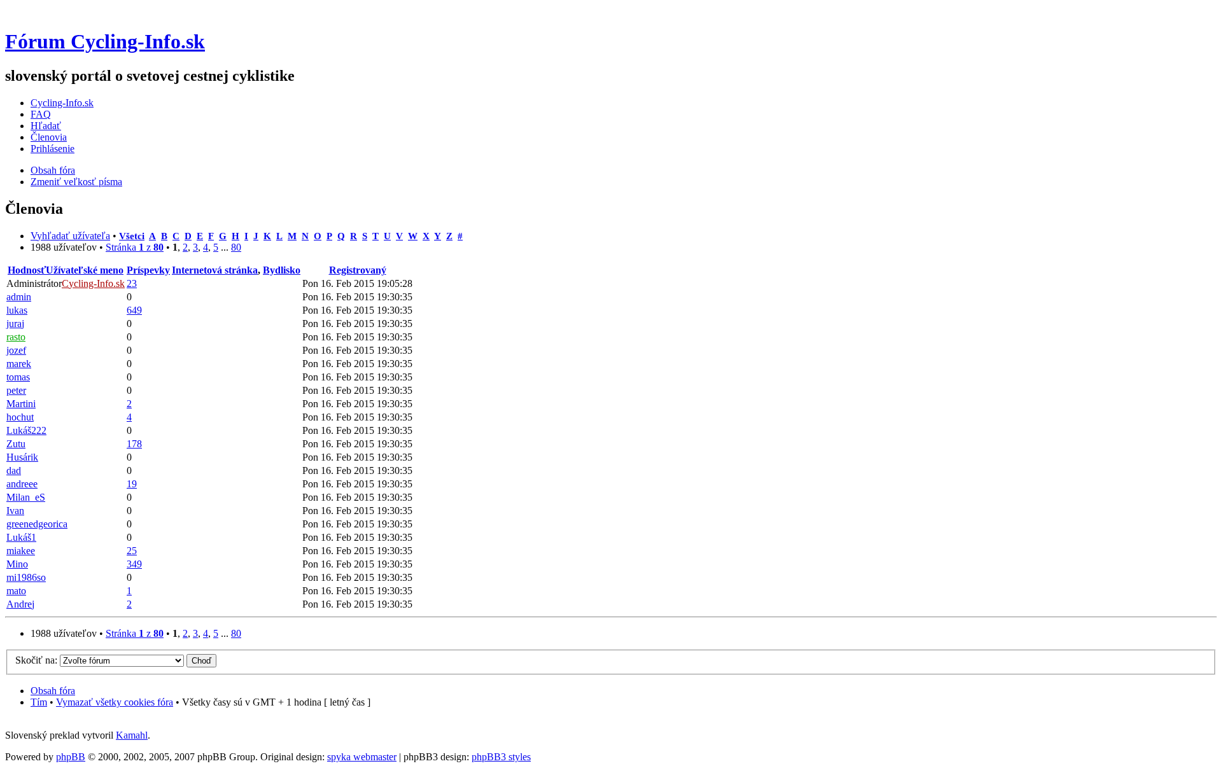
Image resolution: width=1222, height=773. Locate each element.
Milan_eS (25, 497)
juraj (15, 323)
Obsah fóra (53, 170)
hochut (20, 417)
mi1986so (26, 577)
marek (18, 363)
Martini (21, 403)
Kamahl (132, 735)
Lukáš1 (21, 537)
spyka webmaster (362, 756)
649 (134, 310)
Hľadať (46, 125)
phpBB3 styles (501, 756)
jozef (16, 350)
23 (132, 283)
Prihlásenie (52, 148)
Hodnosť (27, 270)
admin (18, 296)
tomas (18, 377)
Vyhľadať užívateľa (70, 235)
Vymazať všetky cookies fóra (114, 702)
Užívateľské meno (84, 270)
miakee (20, 550)
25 (132, 550)
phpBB (70, 756)
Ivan (15, 510)
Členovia (49, 137)
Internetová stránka (215, 270)
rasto (15, 336)
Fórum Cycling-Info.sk (105, 41)
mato (16, 590)
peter (16, 390)
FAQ (41, 114)
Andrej (20, 604)
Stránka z (135, 247)
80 (236, 247)
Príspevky (148, 270)
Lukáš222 (26, 430)
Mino (17, 564)
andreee (22, 483)
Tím (39, 702)
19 (132, 483)
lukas (16, 310)
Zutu (15, 443)
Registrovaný (357, 270)
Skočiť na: (36, 660)
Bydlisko (281, 270)
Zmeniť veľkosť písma (76, 181)
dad (13, 470)
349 (134, 564)
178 (134, 443)
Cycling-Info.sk (62, 102)
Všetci (131, 235)
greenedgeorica (36, 524)
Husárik (22, 457)
